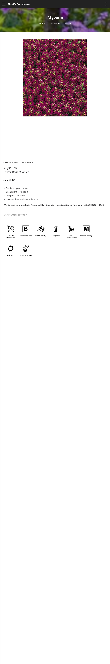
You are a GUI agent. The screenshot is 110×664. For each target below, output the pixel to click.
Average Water (25, 255)
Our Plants (55, 23)
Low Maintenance (71, 236)
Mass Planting (86, 235)
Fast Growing (40, 235)
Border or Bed (26, 235)
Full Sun (10, 255)
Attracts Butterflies (10, 236)
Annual (67, 23)
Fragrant (56, 235)
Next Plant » (27, 162)
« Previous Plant (10, 162)
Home (42, 23)
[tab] (55, 180)
